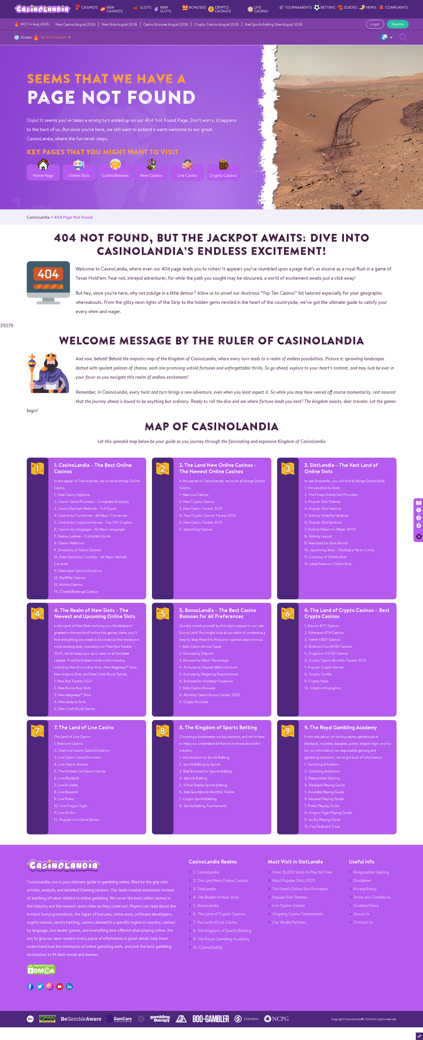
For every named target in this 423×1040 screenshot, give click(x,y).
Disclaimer (362, 880)
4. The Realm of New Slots (216, 897)
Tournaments (298, 7)
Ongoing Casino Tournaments (297, 913)
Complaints (396, 7)
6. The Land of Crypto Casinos (219, 913)
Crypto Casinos (223, 9)
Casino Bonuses (115, 175)
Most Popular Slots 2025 (293, 880)
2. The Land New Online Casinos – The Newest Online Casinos (218, 468)
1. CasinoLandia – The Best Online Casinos (93, 468)
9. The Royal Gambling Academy (340, 727)
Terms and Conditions (372, 897)
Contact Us (363, 922)
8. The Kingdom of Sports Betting (218, 727)
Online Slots (79, 175)
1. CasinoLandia (206, 872)
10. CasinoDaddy (207, 947)
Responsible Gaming (371, 872)
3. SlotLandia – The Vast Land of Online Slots (341, 468)
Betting (328, 7)
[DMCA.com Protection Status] (41, 973)
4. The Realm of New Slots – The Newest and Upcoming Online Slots (94, 613)
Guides (350, 7)
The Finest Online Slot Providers (300, 888)
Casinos (89, 7)
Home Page (43, 175)
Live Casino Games (288, 905)
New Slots (166, 9)
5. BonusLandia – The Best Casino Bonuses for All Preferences (217, 613)
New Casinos (114, 9)
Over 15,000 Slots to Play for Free (302, 872)
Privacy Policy (365, 888)
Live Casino (261, 9)
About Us (361, 913)
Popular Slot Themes (290, 897)
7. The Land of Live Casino (84, 727)
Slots (145, 7)
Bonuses (197, 7)
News (371, 7)
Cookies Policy (366, 905)
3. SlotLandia (204, 888)
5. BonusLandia (206, 905)
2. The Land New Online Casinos (220, 880)
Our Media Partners (289, 922)
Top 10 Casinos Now (54, 37)
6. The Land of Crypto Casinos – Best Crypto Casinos (347, 613)
